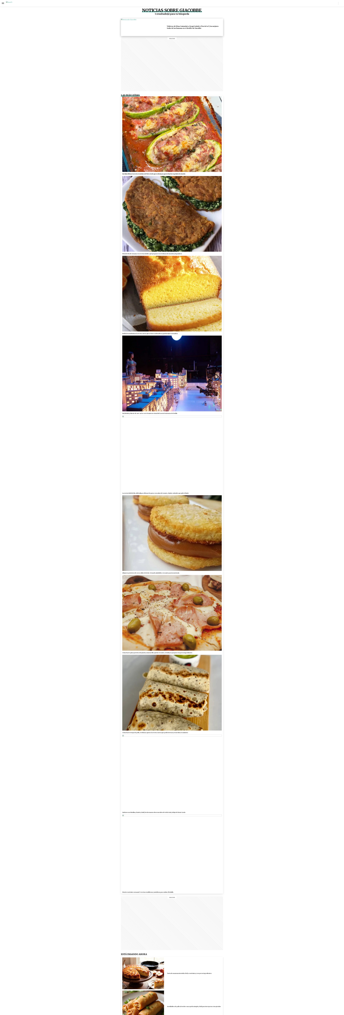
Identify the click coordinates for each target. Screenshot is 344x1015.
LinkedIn (336, 3)
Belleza (146, 3)
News (163, 3)
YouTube (328, 3)
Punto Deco (188, 3)
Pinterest (332, 3)
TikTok (324, 3)
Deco (179, 3)
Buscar (341, 3)
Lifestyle (155, 3)
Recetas (171, 3)
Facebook (316, 3)
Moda (139, 3)
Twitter (320, 3)
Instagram (312, 3)
